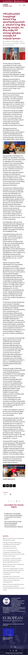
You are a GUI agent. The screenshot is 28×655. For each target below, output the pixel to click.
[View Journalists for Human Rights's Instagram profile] (11, 501)
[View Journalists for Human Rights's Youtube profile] (17, 501)
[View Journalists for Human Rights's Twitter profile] (14, 501)
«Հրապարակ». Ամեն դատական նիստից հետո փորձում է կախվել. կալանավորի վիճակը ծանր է (12, 560)
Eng (15, 647)
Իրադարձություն (15, 43)
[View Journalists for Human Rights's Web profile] (19, 501)
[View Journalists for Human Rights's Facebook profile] (9, 501)
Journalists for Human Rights (11, 41)
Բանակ (8, 43)
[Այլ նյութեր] (11, 494)
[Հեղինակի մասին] (5, 494)
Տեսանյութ (10, 45)
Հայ (11, 647)
